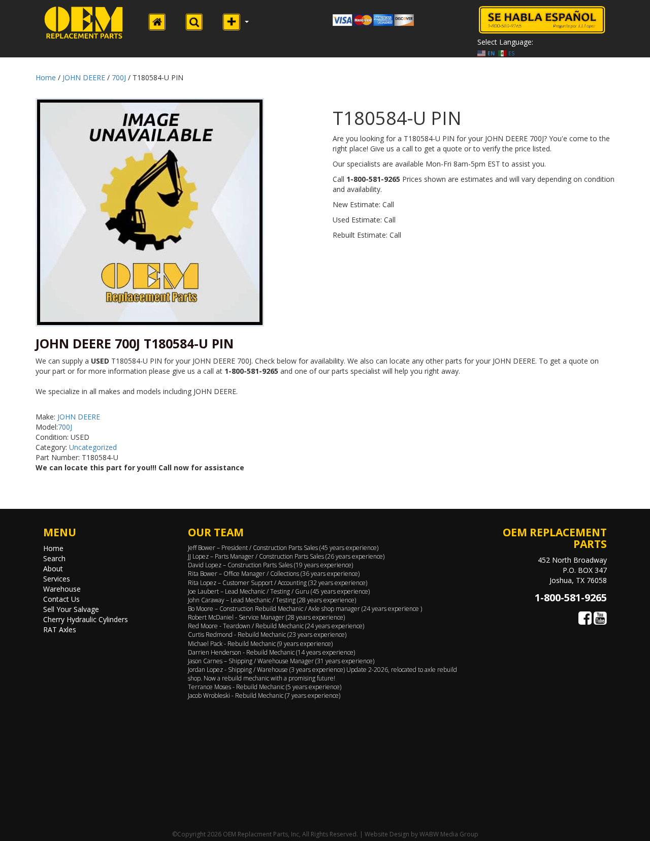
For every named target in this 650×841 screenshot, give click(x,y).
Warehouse (62, 589)
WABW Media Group (448, 834)
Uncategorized (93, 447)
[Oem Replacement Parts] (83, 22)
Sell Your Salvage (71, 609)
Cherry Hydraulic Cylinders (85, 619)
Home (46, 77)
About (53, 568)
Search (54, 558)
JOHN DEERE (83, 77)
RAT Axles (59, 629)
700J (119, 77)
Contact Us (61, 599)
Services (56, 579)
